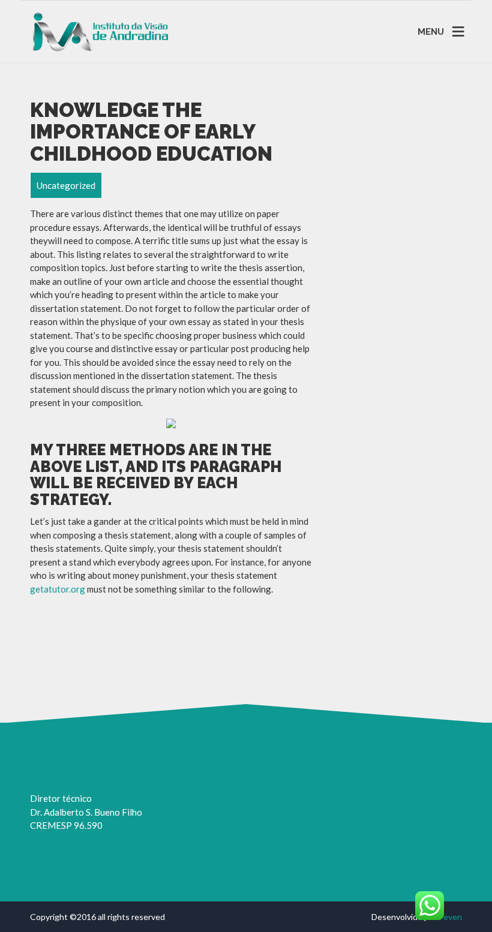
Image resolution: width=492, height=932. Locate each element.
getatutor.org (57, 589)
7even (450, 917)
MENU (431, 31)
